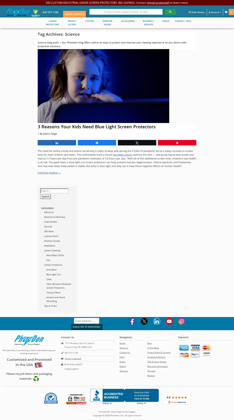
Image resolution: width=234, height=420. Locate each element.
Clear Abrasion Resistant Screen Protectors (58, 285)
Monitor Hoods (52, 240)
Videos (123, 366)
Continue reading (49, 172)
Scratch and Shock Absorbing (55, 299)
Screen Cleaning (52, 250)
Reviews (151, 375)
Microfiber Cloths (55, 255)
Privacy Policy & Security (158, 352)
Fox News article (122, 154)
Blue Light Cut (53, 274)
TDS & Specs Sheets (157, 361)
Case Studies (50, 221)
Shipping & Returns (156, 357)
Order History (197, 12)
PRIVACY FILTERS (72, 23)
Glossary (124, 371)
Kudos (122, 361)
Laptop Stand (51, 236)
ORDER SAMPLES (74, 14)
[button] (226, 12)
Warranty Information (157, 366)
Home (122, 343)
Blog (149, 343)
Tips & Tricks (50, 305)
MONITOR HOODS (107, 23)
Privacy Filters (53, 292)
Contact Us (125, 352)
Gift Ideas (49, 231)
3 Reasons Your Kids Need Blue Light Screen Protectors (97, 127)
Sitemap (151, 371)
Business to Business (54, 216)
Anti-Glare (51, 269)
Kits (48, 260)
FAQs (122, 357)
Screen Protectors (53, 264)
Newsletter (49, 245)
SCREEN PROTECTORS (52, 23)
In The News (153, 347)
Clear (49, 279)
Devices (48, 226)
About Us (49, 212)
